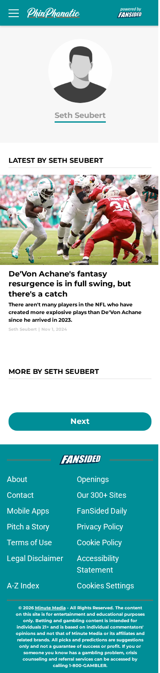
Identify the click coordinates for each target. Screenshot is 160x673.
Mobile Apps (28, 510)
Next (80, 421)
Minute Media (50, 608)
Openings (93, 479)
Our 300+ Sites (101, 495)
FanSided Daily (102, 510)
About (17, 479)
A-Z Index (23, 585)
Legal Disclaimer (35, 558)
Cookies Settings (105, 585)
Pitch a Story (28, 526)
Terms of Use (29, 542)
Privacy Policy (100, 526)
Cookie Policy (99, 542)
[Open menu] (14, 13)
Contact (20, 495)
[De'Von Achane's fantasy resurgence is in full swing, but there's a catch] (80, 253)
